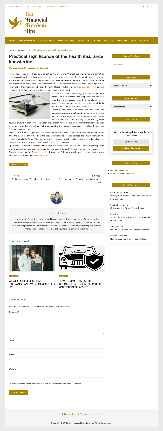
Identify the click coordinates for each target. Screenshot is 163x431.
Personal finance (26, 40)
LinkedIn (97, 414)
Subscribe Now (131, 148)
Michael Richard (117, 235)
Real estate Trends (139, 40)
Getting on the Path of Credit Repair (127, 208)
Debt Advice (83, 40)
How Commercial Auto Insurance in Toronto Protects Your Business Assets (81, 284)
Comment (14, 312)
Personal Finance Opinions (122, 173)
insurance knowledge (82, 87)
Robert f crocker (117, 192)
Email (12, 354)
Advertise (51, 6)
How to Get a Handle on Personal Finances (129, 229)
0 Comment (43, 67)
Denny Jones (17, 67)
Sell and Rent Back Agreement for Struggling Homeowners (130, 219)
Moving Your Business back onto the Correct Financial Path (131, 197)
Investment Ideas (66, 40)
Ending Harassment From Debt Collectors (31, 179)
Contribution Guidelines (34, 6)
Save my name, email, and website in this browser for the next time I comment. (46, 384)
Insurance (13, 276)
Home (11, 40)
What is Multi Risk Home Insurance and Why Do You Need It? (32, 284)
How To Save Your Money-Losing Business (130, 239)
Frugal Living (122, 40)
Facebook (68, 414)
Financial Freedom (46, 40)
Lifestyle (96, 40)
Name (12, 340)
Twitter (83, 414)
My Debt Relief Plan (119, 170)
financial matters (41, 155)
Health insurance (18, 164)
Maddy (113, 214)
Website (12, 369)
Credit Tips (108, 40)
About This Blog (15, 6)
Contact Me (62, 6)
